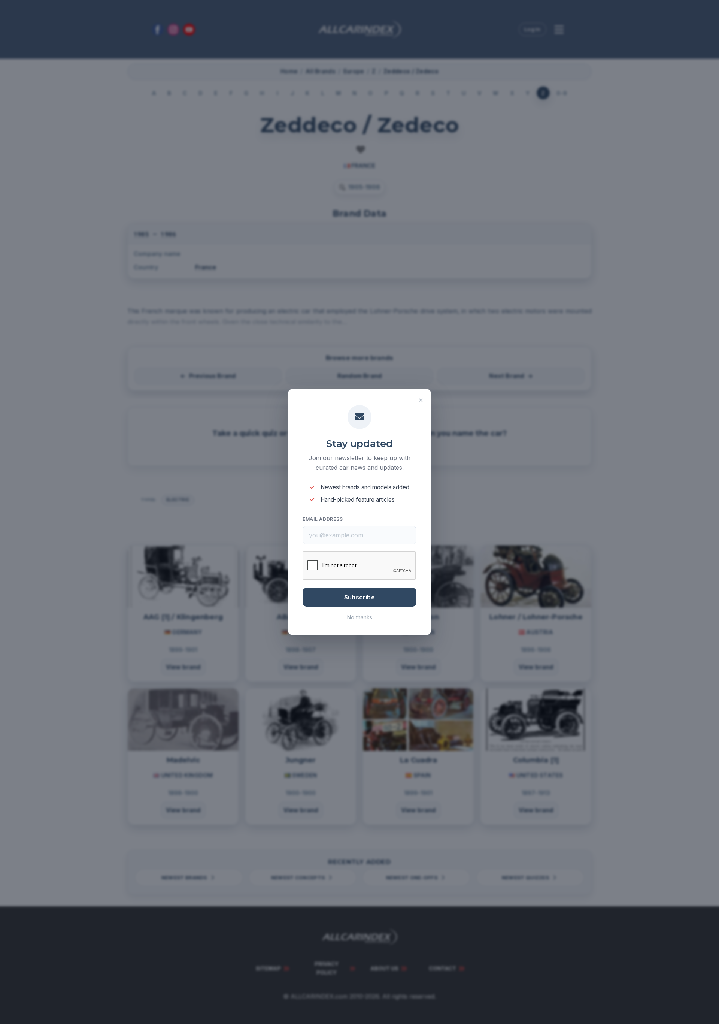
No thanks (359, 617)
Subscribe (359, 597)
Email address (323, 519)
